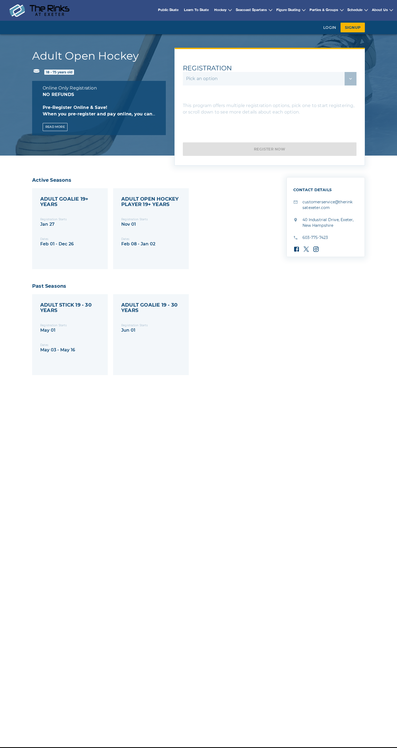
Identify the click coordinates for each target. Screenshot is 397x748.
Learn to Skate (196, 10)
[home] (39, 10)
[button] (221, 10)
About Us (380, 10)
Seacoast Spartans (251, 10)
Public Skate (168, 10)
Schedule (354, 10)
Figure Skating (288, 10)
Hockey (220, 10)
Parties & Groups (323, 10)
